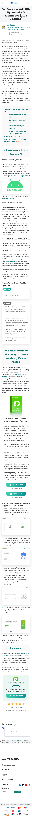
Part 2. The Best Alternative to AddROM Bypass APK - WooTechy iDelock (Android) (15, 139)
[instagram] (29, 785)
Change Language (10, 765)
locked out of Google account (20, 176)
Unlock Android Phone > (13, 740)
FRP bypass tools (11, 261)
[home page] (5, 4)
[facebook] (20, 785)
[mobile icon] (28, 3)
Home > (4, 740)
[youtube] (26, 785)
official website (9, 199)
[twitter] (23, 785)
